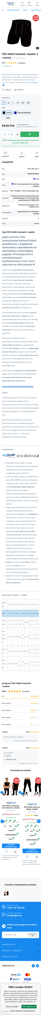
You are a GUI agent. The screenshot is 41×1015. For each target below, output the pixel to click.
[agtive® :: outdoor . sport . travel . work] (2, 10)
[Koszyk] (29, 3)
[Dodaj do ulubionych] (6, 852)
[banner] (11, 3)
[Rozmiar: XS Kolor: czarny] (5, 792)
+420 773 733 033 (15, 907)
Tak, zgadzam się (29, 1006)
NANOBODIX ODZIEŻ (13, 10)
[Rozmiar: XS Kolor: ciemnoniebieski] (16, 792)
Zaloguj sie (32, 934)
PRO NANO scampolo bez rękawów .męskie (11, 807)
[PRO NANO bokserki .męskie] (6, 893)
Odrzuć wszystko (12, 1006)
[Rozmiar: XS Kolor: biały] (11, 792)
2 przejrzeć (21, 63)
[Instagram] (37, 965)
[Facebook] (33, 965)
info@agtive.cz (14, 915)
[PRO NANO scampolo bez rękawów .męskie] (11, 786)
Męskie (25, 10)
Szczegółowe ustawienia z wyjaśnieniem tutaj (20, 1010)
